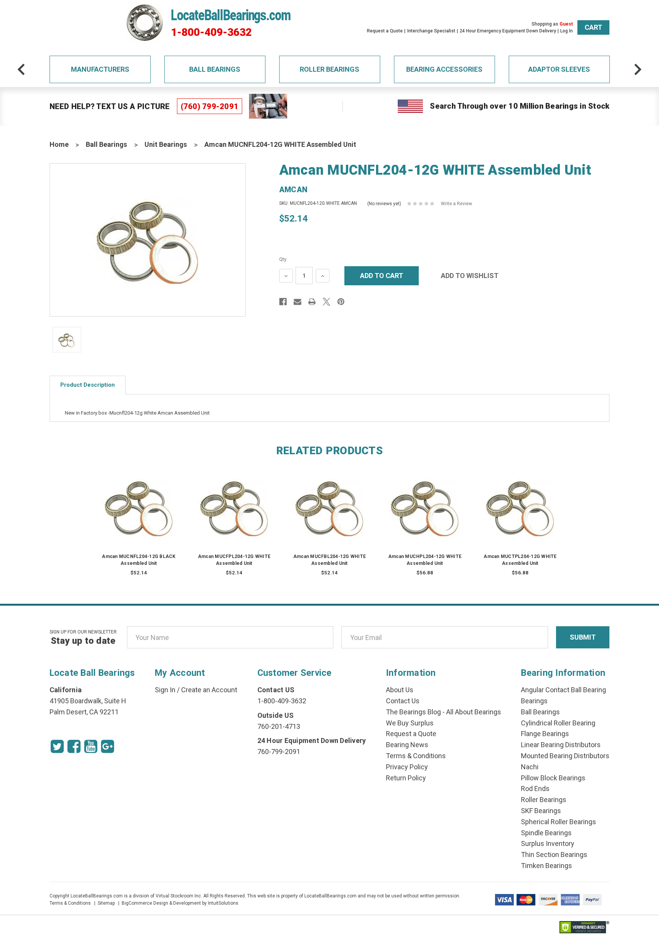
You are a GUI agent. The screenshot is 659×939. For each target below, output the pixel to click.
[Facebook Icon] (74, 746)
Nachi (529, 767)
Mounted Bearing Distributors (565, 756)
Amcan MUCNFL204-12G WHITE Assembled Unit (280, 144)
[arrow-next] (637, 69)
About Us (399, 690)
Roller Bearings (329, 69)
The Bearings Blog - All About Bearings (443, 712)
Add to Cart (139, 514)
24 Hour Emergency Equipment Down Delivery (508, 31)
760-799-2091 (278, 752)
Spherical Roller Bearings (558, 822)
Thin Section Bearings (554, 855)
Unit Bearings (166, 144)
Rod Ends (535, 789)
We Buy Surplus (410, 723)
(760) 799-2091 (210, 106)
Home (59, 144)
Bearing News (407, 745)
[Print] (312, 301)
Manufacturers (100, 69)
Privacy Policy (407, 767)
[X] (326, 301)
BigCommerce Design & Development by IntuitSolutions (180, 903)
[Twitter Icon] (57, 746)
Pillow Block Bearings (553, 778)
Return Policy (406, 778)
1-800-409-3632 (211, 32)
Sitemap (106, 903)
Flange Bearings (545, 734)
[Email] (297, 301)
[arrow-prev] (21, 69)
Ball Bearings (214, 69)
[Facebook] (283, 301)
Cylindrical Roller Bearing (558, 723)
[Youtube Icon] (90, 746)
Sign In (165, 690)
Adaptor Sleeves (559, 69)
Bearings (534, 701)
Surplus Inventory (547, 843)
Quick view (139, 499)
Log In (566, 31)
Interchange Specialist (431, 31)
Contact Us (403, 701)
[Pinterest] (341, 301)
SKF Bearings (541, 811)
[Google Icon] (107, 746)
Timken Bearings (546, 866)
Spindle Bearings (546, 833)
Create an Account (209, 690)
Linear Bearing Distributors (561, 745)
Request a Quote (385, 31)
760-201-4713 (278, 726)
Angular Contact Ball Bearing (563, 690)
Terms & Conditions (416, 756)
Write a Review (456, 203)
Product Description (87, 384)
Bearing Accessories (444, 69)
